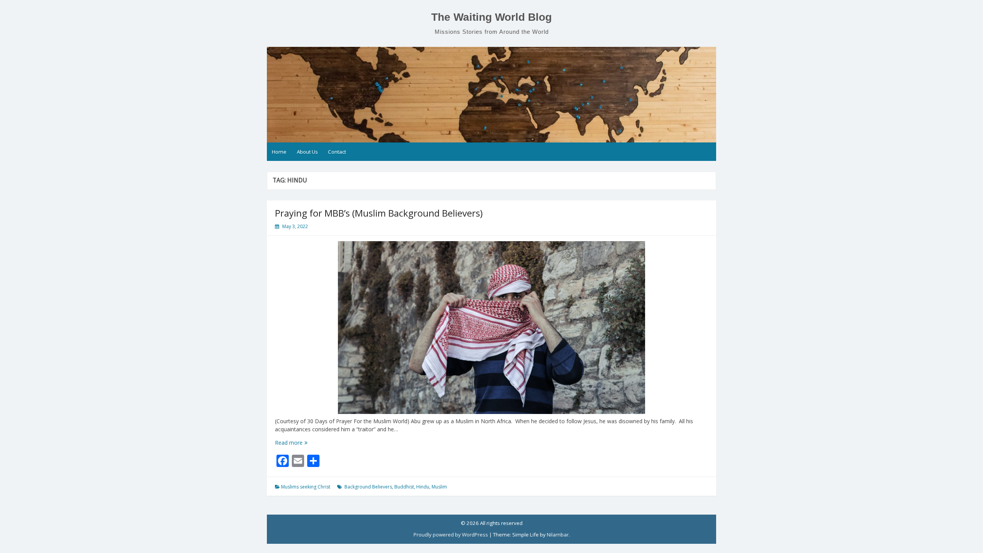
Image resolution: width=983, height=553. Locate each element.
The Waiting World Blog (491, 17)
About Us (307, 151)
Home (279, 151)
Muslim (439, 486)
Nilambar (558, 534)
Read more (303, 443)
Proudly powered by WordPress (451, 534)
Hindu (422, 486)
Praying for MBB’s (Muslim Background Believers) (379, 213)
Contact (337, 151)
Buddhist (404, 486)
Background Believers (368, 486)
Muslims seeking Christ (305, 486)
